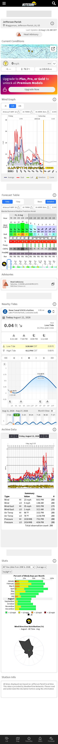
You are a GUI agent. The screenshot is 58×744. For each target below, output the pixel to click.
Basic (40, 201)
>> (46, 436)
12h (12, 106)
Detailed (50, 201)
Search (54, 2)
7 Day (18, 201)
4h (6, 106)
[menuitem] (5, 106)
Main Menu (4, 3)
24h (19, 106)
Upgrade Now (31, 89)
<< (11, 436)
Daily (7, 201)
